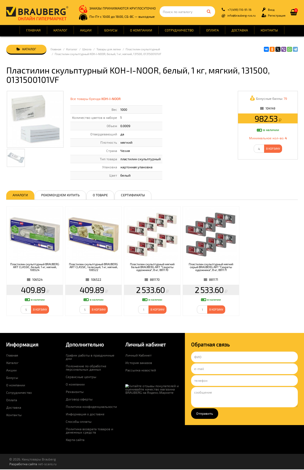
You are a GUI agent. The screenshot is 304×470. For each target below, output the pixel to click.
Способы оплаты (78, 421)
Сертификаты (133, 195)
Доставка (239, 30)
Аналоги (20, 195)
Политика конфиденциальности (91, 407)
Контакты (269, 30)
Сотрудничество (179, 30)
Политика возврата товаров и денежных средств (89, 430)
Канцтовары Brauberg (37, 11)
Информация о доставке (85, 414)
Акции (86, 30)
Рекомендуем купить (60, 195)
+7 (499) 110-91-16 (239, 9)
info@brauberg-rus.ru (241, 15)
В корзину (273, 148)
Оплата (212, 30)
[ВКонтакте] (266, 49)
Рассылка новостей (140, 370)
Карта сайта (75, 440)
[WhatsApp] (289, 49)
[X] (277, 49)
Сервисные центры (81, 377)
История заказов (138, 363)
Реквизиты (75, 392)
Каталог (60, 30)
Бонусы (110, 30)
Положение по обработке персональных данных (86, 367)
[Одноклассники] (272, 49)
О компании (141, 30)
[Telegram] (295, 49)
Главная (33, 30)
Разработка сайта (23, 464)
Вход (271, 9)
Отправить (204, 413)
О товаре (100, 195)
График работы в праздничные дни (90, 356)
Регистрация (276, 15)
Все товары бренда (95, 99)
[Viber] (283, 49)
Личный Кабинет (138, 355)
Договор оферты (79, 399)
